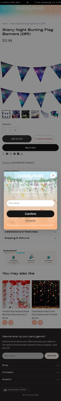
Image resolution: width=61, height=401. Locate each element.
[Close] (53, 175)
